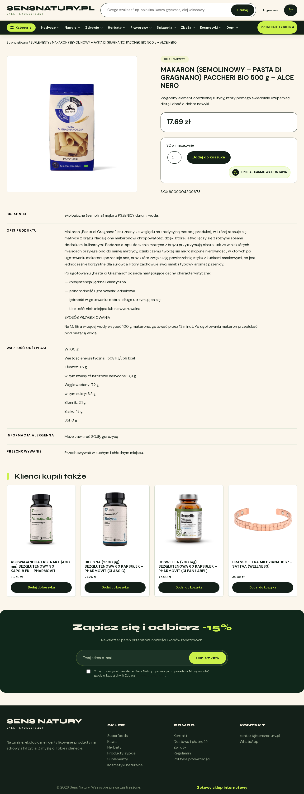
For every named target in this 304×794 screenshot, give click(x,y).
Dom (230, 27)
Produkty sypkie (121, 753)
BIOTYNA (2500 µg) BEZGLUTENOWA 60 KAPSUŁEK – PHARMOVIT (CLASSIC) (114, 566)
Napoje (70, 27)
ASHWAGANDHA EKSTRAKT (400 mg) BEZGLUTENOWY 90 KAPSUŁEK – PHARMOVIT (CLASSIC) (40, 566)
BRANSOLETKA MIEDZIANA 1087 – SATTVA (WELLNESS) (262, 564)
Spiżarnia (164, 27)
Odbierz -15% (207, 658)
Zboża (186, 27)
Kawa (112, 741)
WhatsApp (249, 741)
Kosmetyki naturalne (125, 765)
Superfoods (117, 735)
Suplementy (117, 759)
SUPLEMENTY (40, 42)
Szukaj (242, 10)
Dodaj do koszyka (208, 157)
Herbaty (115, 27)
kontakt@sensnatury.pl (260, 735)
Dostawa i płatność (191, 741)
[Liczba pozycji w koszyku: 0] (290, 10)
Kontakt (180, 735)
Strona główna (17, 42)
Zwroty (180, 747)
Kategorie (23, 28)
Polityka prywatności (192, 759)
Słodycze (48, 27)
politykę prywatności (150, 675)
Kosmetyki (209, 27)
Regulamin (182, 753)
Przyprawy (139, 27)
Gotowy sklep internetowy (221, 787)
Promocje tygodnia (277, 27)
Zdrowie (92, 27)
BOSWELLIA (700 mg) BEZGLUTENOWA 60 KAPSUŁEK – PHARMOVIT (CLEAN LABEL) (187, 566)
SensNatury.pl (51, 8)
